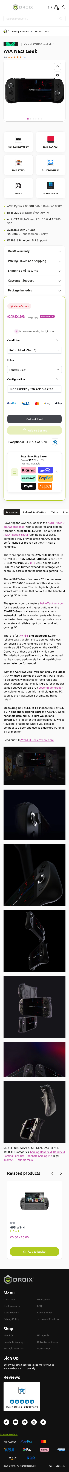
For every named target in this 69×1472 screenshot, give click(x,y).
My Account (43, 1299)
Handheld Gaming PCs (39, 1155)
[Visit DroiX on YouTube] (15, 1422)
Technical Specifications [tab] (34, 512)
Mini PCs (8, 1335)
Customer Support (21, 280)
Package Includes (20, 290)
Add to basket (37, 430)
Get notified (34, 419)
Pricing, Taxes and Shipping (27, 261)
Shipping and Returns (23, 271)
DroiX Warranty (19, 251)
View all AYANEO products (38, 44)
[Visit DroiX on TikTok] (6, 1422)
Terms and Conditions (49, 1318)
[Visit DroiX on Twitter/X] (43, 1422)
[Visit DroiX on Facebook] (25, 1422)
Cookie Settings (9, 1434)
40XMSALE (10, 1159)
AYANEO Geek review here (37, 740)
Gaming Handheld (20, 31)
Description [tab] (12, 512)
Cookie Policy (44, 1312)
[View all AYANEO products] (11, 44)
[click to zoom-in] (34, 91)
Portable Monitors (14, 1348)
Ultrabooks (43, 1335)
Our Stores (9, 1299)
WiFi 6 (24, 635)
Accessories (43, 1348)
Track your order (12, 1305)
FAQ (39, 1305)
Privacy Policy (11, 1318)
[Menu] (9, 7)
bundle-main (25, 1159)
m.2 (32, 563)
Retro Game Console (48, 1341)
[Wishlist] (58, 75)
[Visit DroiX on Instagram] (34, 1422)
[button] (56, 7)
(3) (24, 57)
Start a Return (11, 1312)
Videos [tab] (54, 512)
